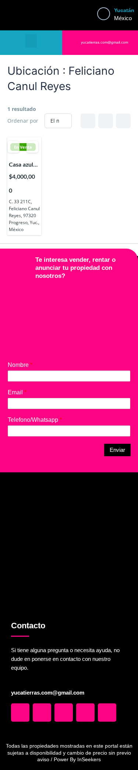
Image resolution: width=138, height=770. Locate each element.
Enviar (117, 450)
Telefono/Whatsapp (35, 420)
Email (17, 392)
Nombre (20, 365)
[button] (31, 41)
